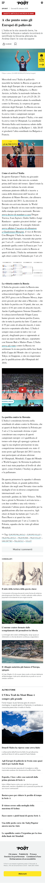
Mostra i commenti (22, 549)
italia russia (23, 538)
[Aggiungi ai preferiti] (15, 44)
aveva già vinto (9, 345)
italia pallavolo (9, 538)
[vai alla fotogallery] (22, 154)
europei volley (34, 535)
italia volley (35, 538)
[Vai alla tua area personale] (42, 2)
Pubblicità (23, 854)
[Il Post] (22, 3)
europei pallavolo (17, 535)
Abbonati (22, 874)
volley (29, 541)
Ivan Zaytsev (7, 541)
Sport (5, 8)
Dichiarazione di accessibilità (23, 859)
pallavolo (19, 541)
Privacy (33, 854)
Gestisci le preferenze (14, 856)
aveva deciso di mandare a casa (16, 214)
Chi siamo (13, 854)
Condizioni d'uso (33, 856)
